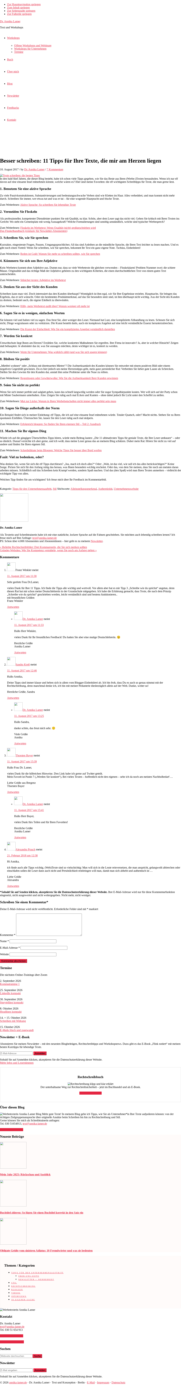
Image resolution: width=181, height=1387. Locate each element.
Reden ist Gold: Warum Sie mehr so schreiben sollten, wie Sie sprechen (60, 253)
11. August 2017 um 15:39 (22, 761)
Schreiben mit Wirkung (13, 1020)
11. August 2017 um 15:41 (29, 810)
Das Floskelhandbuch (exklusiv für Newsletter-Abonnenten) (33, 230)
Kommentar (7, 934)
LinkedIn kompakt (10, 993)
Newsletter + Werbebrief (36, 1279)
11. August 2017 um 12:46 (22, 670)
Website (4, 954)
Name (4, 941)
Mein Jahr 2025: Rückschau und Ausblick (25, 1174)
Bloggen (17, 1290)
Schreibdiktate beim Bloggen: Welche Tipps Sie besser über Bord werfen (61, 450)
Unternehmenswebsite (126, 488)
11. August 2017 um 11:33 (29, 624)
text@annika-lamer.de (44, 537)
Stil (55, 488)
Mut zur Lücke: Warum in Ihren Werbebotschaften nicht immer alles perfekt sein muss (68, 401)
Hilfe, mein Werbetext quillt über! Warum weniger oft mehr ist (55, 306)
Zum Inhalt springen (18, 7)
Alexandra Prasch (25, 849)
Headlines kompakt (11, 1011)
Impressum (103, 1382)
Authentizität (105, 488)
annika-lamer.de (18, 1382)
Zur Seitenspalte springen (21, 10)
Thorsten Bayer (24, 755)
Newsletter (97, 541)
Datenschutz (118, 1382)
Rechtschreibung (23, 1286)
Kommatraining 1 (10, 984)
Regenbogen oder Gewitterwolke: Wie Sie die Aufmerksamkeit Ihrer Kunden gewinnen (69, 378)
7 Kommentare (55, 169)
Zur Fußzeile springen (19, 13)
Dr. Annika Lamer (10, 21)
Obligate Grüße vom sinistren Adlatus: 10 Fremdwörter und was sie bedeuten (46, 1250)
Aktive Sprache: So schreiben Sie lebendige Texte (48, 204)
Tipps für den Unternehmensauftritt (31, 488)
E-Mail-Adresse (10, 947)
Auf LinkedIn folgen (11, 1129)
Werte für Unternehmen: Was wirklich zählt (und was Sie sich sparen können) (63, 352)
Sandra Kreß (23, 664)
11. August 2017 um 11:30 (22, 576)
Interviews (19, 1296)
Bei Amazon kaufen (90, 1093)
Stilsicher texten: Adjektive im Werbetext (43, 280)
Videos (16, 1293)
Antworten (13, 606)
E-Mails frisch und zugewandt (17, 1030)
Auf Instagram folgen (12, 1341)
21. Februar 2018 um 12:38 (22, 855)
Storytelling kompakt (11, 1002)
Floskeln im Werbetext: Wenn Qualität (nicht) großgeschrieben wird (58, 227)
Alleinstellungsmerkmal (84, 488)
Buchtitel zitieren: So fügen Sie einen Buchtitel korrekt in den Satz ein (41, 1212)
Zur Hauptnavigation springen (24, 4)
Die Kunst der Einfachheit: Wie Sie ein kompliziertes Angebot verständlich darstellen (67, 329)
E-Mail (91, 1382)
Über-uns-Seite (28, 1276)
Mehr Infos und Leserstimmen (17, 1062)
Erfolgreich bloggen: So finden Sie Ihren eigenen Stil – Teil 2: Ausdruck (60, 424)
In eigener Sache (23, 1300)
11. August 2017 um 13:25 (29, 715)
